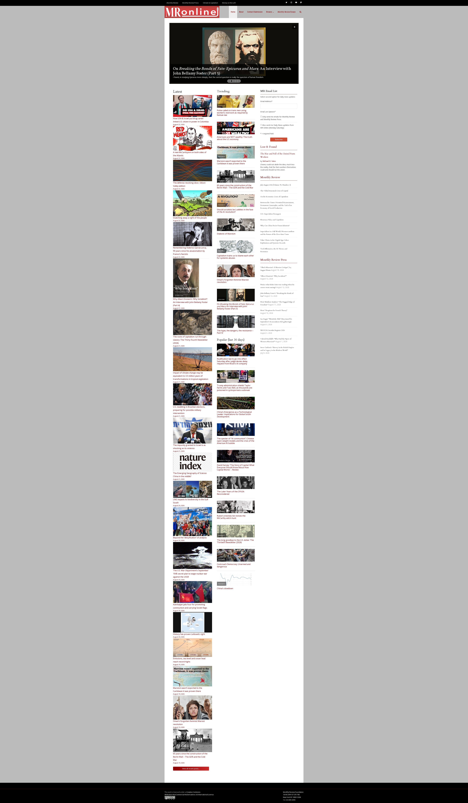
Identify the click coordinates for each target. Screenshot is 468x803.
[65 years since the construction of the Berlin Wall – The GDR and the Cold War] (192, 740)
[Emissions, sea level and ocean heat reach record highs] (192, 647)
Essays (287, 12)
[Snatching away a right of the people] (192, 203)
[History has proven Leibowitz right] (192, 622)
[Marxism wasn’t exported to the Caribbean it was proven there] (192, 676)
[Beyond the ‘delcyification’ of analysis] (192, 521)
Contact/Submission (255, 12)
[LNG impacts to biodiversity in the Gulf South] (192, 489)
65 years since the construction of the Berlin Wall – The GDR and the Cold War (190, 756)
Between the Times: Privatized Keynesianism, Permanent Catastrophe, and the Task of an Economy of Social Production (277, 205)
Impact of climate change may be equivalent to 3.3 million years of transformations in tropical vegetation (190, 375)
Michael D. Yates (269, 161)
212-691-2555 (290, 800)
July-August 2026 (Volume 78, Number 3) (275, 185)
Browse (269, 12)
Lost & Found (268, 147)
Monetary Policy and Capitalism (271, 220)
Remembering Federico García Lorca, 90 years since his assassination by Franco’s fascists (189, 250)
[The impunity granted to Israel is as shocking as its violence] (192, 431)
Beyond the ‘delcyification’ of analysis (190, 537)
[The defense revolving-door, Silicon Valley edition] (192, 170)
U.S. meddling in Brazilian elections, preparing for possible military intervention (189, 410)
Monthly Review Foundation (293, 792)
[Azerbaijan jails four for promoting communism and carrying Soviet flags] (192, 592)
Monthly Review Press (190, 3)
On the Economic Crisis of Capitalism (274, 196)
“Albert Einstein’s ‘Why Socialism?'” (273, 276)
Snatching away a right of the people (190, 217)
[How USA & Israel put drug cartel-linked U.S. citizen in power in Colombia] (192, 106)
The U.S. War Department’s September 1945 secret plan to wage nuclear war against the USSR (190, 573)
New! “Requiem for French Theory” (273, 310)
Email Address (266, 101)
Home (233, 12)
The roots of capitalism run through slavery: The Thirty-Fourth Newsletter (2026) (190, 339)
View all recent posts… (191, 768)
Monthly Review (270, 177)
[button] (234, 53)
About (241, 12)
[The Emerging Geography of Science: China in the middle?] (192, 462)
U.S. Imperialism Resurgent (270, 214)
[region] (234, 53)
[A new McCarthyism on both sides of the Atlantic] (192, 138)
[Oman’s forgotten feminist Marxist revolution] (192, 707)
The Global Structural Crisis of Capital (274, 191)
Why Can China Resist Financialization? (275, 225)
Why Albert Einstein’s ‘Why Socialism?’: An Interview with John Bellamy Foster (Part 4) (190, 302)
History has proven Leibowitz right (189, 634)
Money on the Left (229, 3)
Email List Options (268, 112)
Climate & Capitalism (210, 3)
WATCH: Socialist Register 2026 (272, 330)
